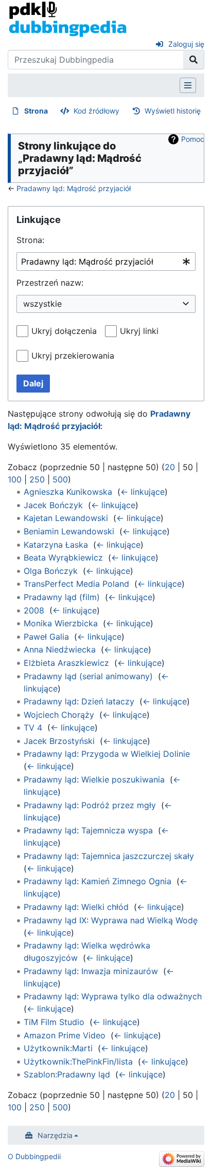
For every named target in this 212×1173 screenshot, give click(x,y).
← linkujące (142, 492)
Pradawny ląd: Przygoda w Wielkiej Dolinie (107, 754)
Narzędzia (55, 1135)
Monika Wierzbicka (61, 623)
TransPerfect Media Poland (76, 584)
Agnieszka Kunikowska (68, 492)
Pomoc (192, 139)
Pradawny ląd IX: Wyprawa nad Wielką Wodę (111, 920)
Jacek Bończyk (53, 505)
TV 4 (33, 727)
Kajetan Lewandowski (66, 518)
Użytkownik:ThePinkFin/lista (78, 1061)
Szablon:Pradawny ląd (67, 1074)
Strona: (30, 240)
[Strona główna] (68, 18)
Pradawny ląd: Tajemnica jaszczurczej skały (109, 856)
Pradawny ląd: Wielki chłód (76, 907)
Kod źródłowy (96, 110)
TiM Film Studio (54, 1022)
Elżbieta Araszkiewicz (66, 663)
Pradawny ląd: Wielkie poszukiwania (94, 779)
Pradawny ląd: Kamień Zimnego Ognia (97, 881)
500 (60, 479)
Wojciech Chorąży (59, 715)
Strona (36, 110)
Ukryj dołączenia (64, 331)
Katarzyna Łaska (56, 544)
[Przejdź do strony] (193, 59)
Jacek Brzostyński (59, 741)
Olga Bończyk (51, 571)
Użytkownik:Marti (58, 1048)
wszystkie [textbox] (42, 304)
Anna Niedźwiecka (60, 649)
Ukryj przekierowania (72, 355)
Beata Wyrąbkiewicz (63, 557)
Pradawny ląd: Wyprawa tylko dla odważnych (113, 996)
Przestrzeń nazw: (49, 282)
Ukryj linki (139, 331)
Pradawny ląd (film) (62, 597)
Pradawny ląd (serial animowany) (88, 676)
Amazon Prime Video (64, 1035)
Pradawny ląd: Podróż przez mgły (90, 805)
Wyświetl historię (173, 110)
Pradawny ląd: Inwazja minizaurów (91, 971)
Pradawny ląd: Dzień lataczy (79, 701)
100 (15, 479)
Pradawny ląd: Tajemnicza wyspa (88, 830)
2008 (34, 610)
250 (37, 479)
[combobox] (106, 261)
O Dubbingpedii (34, 1156)
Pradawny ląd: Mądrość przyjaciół (73, 188)
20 (170, 467)
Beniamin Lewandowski (69, 531)
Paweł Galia (46, 636)
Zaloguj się (186, 44)
